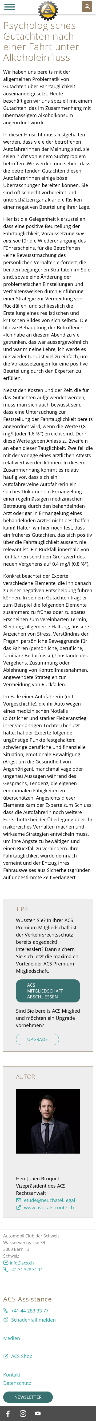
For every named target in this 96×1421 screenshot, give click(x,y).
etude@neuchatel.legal (49, 1200)
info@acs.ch (22, 1263)
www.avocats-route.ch (49, 1207)
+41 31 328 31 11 (26, 1270)
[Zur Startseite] (48, 10)
